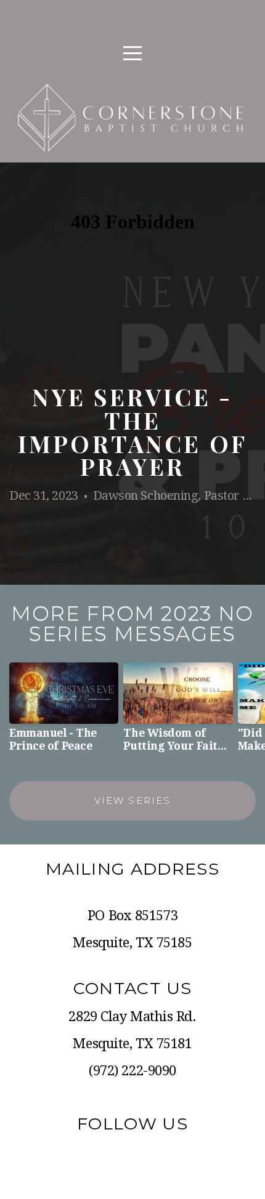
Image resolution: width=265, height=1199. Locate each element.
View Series (132, 800)
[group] (63, 712)
